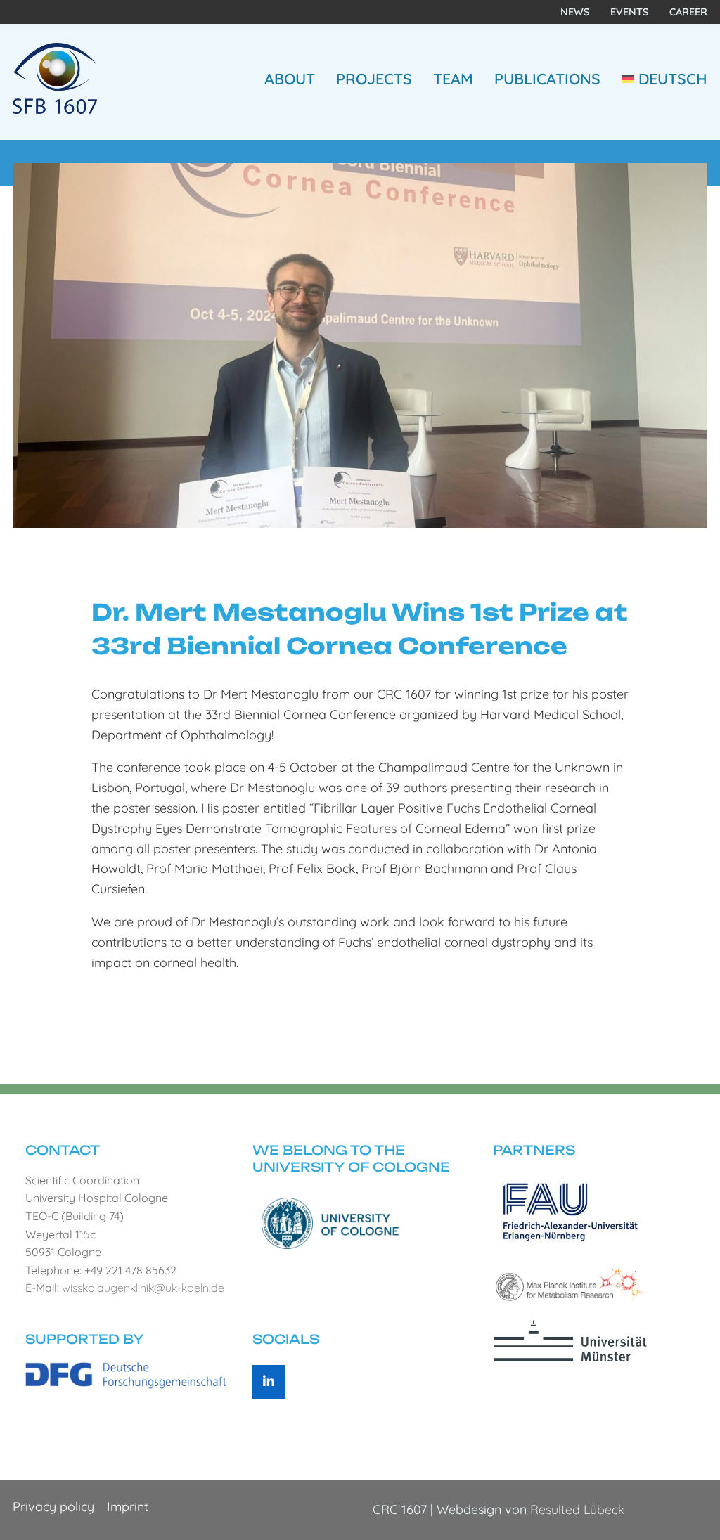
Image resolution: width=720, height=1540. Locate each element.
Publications (547, 78)
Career (688, 12)
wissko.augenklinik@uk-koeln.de (143, 1288)
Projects (374, 78)
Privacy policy (53, 1507)
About (289, 78)
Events (629, 12)
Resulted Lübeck (577, 1509)
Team (453, 78)
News (574, 12)
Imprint (127, 1507)
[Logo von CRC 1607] (55, 77)
